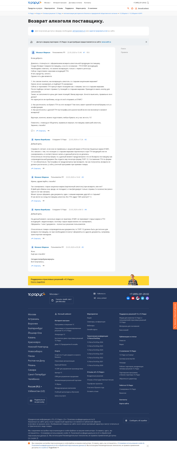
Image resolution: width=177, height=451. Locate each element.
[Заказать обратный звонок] (148, 2)
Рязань (31, 365)
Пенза (31, 355)
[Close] (146, 42)
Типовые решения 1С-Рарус (52, 13)
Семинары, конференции (96, 322)
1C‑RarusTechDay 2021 (95, 362)
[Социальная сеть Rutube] (137, 298)
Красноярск (34, 342)
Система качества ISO (127, 359)
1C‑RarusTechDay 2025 (95, 346)
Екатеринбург (35, 328)
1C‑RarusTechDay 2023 (95, 354)
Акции (89, 318)
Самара (32, 369)
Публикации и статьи (128, 337)
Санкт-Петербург (37, 374)
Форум (38, 13)
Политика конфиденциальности (80, 419)
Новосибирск (35, 351)
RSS (88, 52)
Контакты (87, 3)
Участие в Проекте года (95, 387)
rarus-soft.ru (106, 42)
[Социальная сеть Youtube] (133, 298)
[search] (128, 8)
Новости (122, 340)
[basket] (132, 8)
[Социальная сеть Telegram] (142, 298)
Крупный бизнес (61, 365)
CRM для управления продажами (66, 376)
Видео (121, 344)
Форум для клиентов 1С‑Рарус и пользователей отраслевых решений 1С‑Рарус (132, 320)
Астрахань (33, 318)
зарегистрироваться (97, 31)
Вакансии (122, 393)
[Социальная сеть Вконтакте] (128, 298)
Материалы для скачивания (129, 326)
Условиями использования (131, 443)
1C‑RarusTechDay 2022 (95, 358)
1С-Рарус (31, 13)
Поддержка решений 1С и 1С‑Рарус (132, 314)
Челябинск (33, 379)
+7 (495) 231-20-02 (139, 3)
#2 (86, 139)
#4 (86, 209)
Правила (124, 52)
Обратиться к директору (128, 379)
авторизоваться (79, 31)
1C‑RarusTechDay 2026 (95, 342)
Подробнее (53, 448)
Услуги (57, 351)
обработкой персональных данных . (73, 445)
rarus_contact (102, 298)
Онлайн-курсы (92, 329)
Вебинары (90, 326)
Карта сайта (124, 404)
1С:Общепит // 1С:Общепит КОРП (131, 13)
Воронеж (33, 323)
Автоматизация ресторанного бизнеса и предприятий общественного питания (90, 13)
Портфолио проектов (94, 384)
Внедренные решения (95, 376)
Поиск (123, 48)
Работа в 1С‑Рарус (126, 385)
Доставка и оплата (75, 3)
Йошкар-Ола (35, 332)
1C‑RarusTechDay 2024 (95, 350)
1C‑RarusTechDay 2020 (95, 365)
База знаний (123, 330)
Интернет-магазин (60, 3)
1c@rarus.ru (101, 294)
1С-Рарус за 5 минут (126, 355)
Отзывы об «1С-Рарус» (95, 372)
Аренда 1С (58, 373)
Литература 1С (60, 334)
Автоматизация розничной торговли (68, 380)
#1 (84, 52)
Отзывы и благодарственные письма (100, 380)
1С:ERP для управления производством (69, 369)
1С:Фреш (58, 384)
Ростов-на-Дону (36, 360)
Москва (32, 314)
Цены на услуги (60, 396)
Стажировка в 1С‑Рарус (127, 389)
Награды (122, 363)
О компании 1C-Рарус (127, 351)
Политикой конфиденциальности (44, 445)
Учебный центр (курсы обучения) (67, 392)
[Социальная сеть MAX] (147, 298)
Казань (32, 337)
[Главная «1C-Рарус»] (35, 2)
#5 (83, 247)
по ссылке (32, 438)
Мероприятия (92, 314)
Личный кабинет (64, 314)
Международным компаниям (65, 388)
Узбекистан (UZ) (36, 391)
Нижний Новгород (38, 346)
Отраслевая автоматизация (64, 361)
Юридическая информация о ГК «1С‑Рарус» (45, 419)
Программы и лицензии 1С (64, 324)
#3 (83, 177)
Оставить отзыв (92, 391)
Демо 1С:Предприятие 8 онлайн (66, 344)
